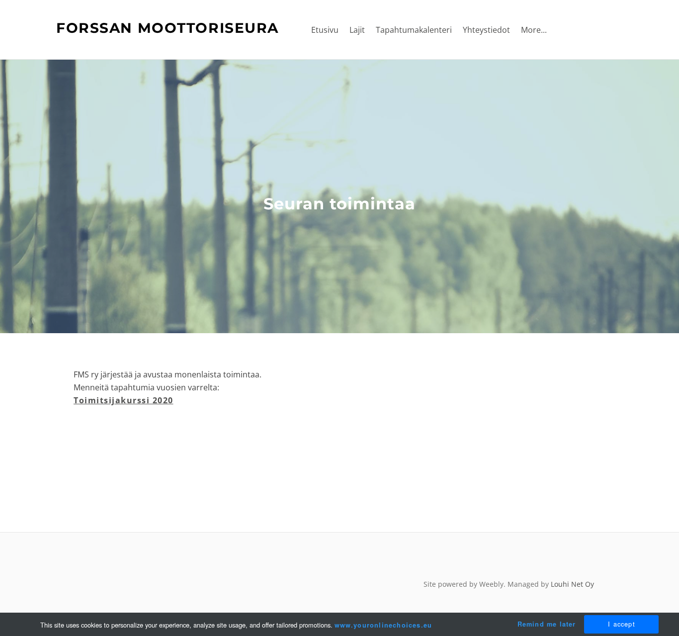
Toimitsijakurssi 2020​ (123, 400)
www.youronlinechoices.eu (383, 625)
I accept (621, 624)
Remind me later (546, 624)
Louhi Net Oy (572, 584)
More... (534, 29)
